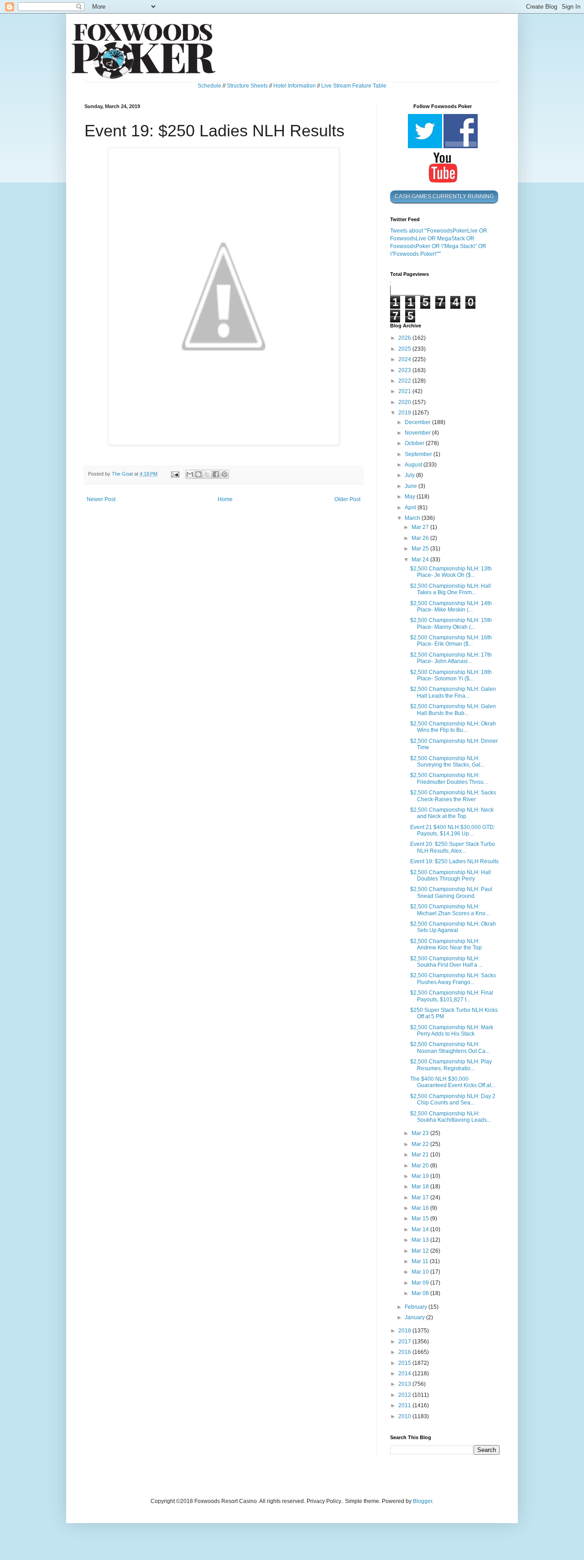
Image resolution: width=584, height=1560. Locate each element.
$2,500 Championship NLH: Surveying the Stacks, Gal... (447, 761)
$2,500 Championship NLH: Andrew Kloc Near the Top (446, 944)
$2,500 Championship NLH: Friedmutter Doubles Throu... (449, 778)
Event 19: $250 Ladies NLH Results (454, 861)
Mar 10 (421, 1272)
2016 (405, 1352)
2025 (405, 349)
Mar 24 (421, 559)
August (414, 464)
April (411, 507)
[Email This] (189, 474)
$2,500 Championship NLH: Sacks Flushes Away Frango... (453, 978)
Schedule (209, 86)
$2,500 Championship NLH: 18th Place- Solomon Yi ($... (451, 675)
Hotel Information (294, 86)
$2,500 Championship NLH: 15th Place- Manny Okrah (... (451, 623)
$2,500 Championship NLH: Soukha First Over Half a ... (446, 961)
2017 (405, 1341)
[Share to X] (207, 474)
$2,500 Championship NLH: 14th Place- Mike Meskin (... (451, 606)
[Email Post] (175, 474)
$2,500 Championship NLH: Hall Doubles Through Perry (450, 875)
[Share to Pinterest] (224, 474)
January (415, 1317)
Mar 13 (421, 1240)
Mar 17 (421, 1197)
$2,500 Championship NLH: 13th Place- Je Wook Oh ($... (451, 571)
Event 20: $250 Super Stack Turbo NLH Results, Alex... (452, 847)
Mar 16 (421, 1208)
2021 (405, 391)
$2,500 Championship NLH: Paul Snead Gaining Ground (451, 892)
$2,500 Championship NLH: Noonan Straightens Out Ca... (450, 1047)
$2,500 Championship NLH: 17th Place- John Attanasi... (451, 658)
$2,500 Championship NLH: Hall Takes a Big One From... (450, 589)
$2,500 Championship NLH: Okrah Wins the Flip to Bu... (453, 726)
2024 (405, 359)
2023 (405, 370)
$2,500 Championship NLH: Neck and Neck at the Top (452, 813)
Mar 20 (421, 1165)
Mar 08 (421, 1293)
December (418, 422)
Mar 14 (421, 1229)
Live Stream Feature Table (353, 86)
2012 (405, 1395)
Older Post (347, 499)
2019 (405, 412)
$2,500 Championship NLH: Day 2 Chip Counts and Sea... (452, 1099)
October (415, 443)
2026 (405, 338)
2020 (405, 402)
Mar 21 (421, 1154)
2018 (405, 1330)
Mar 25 (421, 548)
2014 (405, 1373)
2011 (405, 1405)
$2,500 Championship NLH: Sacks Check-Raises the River (453, 795)
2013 (405, 1384)
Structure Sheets (247, 86)
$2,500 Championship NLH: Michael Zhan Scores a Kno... (450, 909)
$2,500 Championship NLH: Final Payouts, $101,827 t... (451, 996)
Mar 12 (421, 1251)
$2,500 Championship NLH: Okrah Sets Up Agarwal (453, 927)
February (416, 1307)
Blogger (422, 1501)
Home (225, 499)
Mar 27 (421, 527)
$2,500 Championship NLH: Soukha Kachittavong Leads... (450, 1116)
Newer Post (101, 499)
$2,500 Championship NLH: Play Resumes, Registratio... (451, 1064)
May (411, 496)
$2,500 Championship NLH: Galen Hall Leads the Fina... (453, 692)
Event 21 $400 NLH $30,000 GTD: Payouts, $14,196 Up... (452, 830)
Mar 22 (421, 1144)
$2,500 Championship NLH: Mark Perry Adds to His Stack (451, 1030)
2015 (405, 1363)
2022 (405, 381)
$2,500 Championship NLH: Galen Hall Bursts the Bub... (453, 709)
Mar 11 (421, 1261)
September (419, 454)
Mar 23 (421, 1133)
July (410, 475)
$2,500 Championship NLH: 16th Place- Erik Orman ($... (451, 640)
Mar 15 (421, 1218)
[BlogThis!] (198, 474)
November (418, 433)
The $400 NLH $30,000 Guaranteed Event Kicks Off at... (452, 1082)
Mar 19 (421, 1176)
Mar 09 (421, 1283)
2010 (405, 1416)
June (411, 486)
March (413, 518)
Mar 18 (421, 1186)
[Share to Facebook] (215, 474)
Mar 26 (421, 538)
